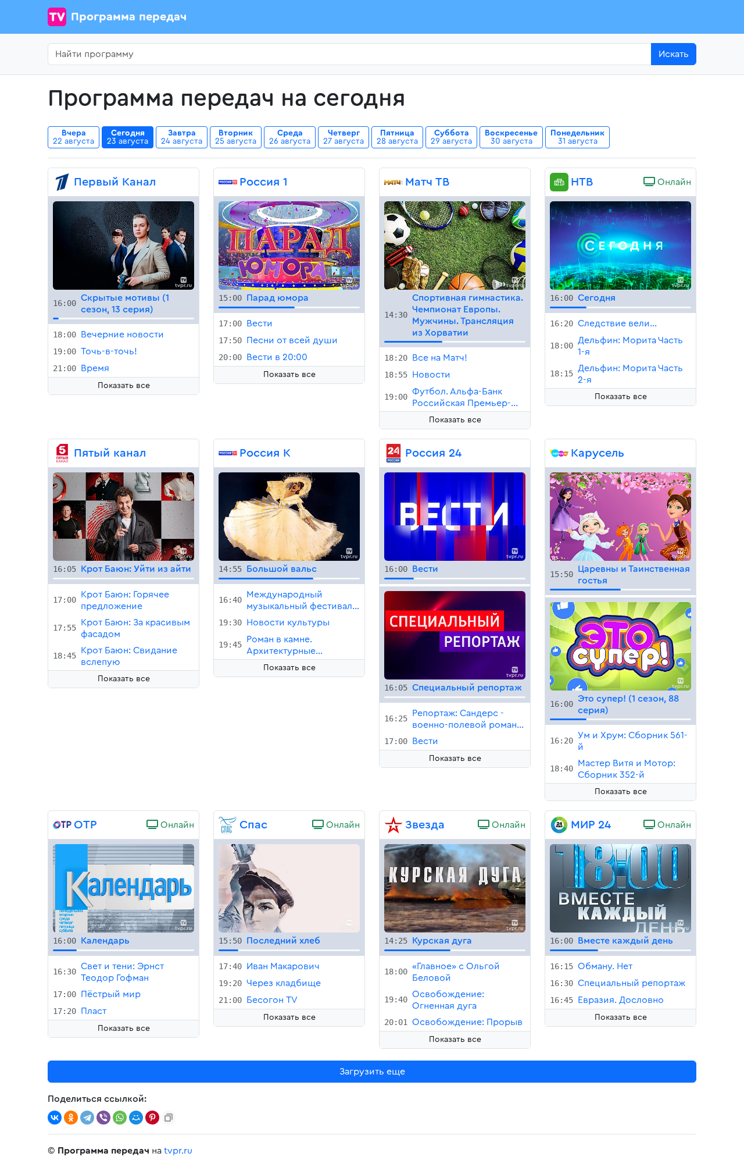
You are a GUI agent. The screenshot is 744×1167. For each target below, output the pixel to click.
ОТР (85, 825)
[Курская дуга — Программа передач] (454, 887)
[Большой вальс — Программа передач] (289, 516)
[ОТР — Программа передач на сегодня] (62, 825)
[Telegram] (87, 1118)
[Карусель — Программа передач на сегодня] (559, 453)
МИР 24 (591, 825)
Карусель (597, 453)
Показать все (124, 386)
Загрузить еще (372, 1071)
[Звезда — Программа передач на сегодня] (393, 825)
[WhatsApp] (120, 1118)
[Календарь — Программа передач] (123, 887)
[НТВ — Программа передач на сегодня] (559, 182)
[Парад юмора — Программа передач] (289, 245)
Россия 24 (433, 453)
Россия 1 (263, 182)
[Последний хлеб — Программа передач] (289, 887)
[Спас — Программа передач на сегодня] (228, 825)
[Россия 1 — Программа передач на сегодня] (228, 182)
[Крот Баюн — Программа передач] (123, 516)
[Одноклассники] (71, 1118)
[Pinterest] (152, 1118)
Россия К (265, 453)
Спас (253, 825)
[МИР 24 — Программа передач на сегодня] (559, 825)
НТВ (582, 182)
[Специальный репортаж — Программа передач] (454, 634)
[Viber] (103, 1118)
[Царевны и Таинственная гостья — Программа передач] (620, 516)
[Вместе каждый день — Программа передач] (620, 887)
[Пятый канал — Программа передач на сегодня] (62, 453)
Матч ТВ (427, 182)
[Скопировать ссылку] (169, 1118)
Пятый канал (110, 453)
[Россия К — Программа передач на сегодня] (228, 453)
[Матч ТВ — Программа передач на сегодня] (393, 182)
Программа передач (129, 17)
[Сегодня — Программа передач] (620, 245)
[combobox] (350, 54)
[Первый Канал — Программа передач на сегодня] (62, 182)
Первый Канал (115, 182)
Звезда (425, 825)
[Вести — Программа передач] (454, 516)
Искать (674, 54)
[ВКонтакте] (55, 1118)
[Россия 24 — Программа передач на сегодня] (393, 453)
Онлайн (673, 182)
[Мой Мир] (136, 1118)
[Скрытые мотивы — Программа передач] (123, 245)
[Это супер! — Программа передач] (620, 645)
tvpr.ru (178, 1150)
